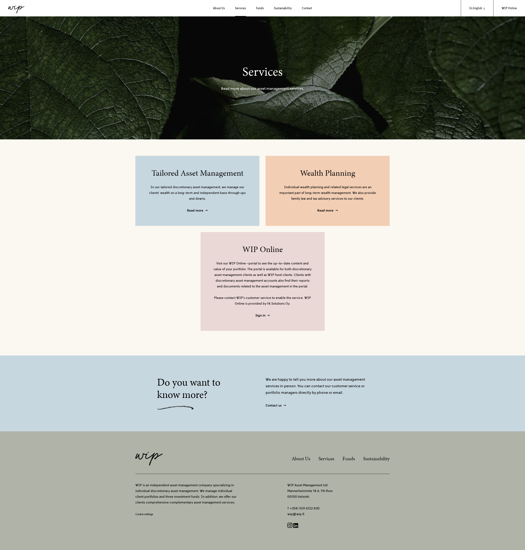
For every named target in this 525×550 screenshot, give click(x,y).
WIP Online (509, 8)
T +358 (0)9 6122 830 (303, 508)
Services (240, 8)
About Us (219, 8)
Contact (307, 8)
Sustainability (283, 8)
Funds (260, 8)
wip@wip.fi (295, 514)
